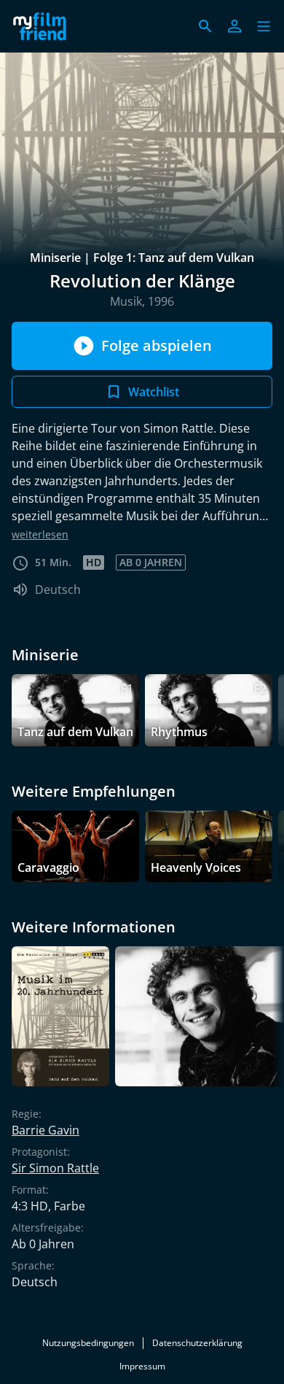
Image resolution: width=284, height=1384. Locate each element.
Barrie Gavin (45, 1130)
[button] (263, 26)
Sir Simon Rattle (55, 1168)
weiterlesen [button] (40, 534)
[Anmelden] (234, 26)
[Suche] (205, 26)
